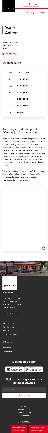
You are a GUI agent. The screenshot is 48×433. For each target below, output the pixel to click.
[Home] (8, 5)
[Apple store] (14, 369)
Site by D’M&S (24, 421)
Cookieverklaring (24, 412)
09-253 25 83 (12, 54)
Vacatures (6, 347)
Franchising (7, 351)
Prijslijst (5, 330)
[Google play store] (33, 369)
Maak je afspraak (9, 334)
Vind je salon (31, 4)
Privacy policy (24, 409)
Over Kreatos (8, 327)
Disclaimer (24, 416)
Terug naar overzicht (38, 12)
